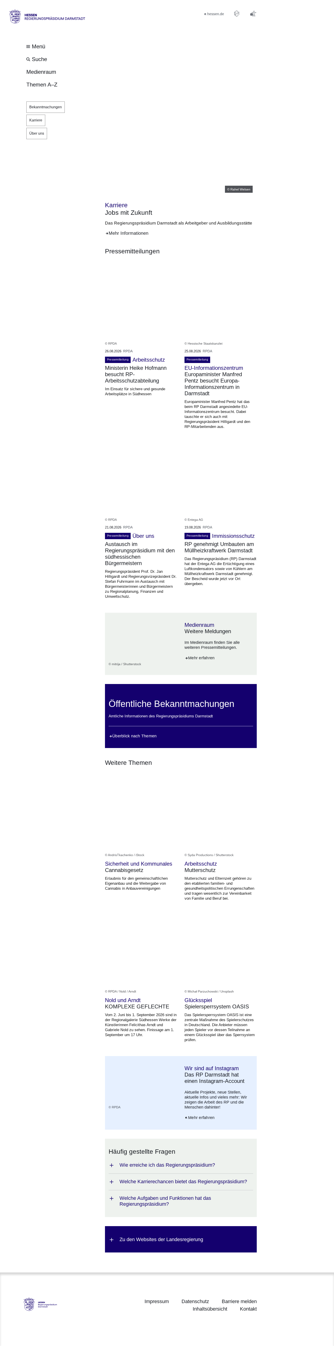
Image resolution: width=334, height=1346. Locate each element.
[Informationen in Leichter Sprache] (236, 13)
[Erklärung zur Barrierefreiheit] (253, 13)
